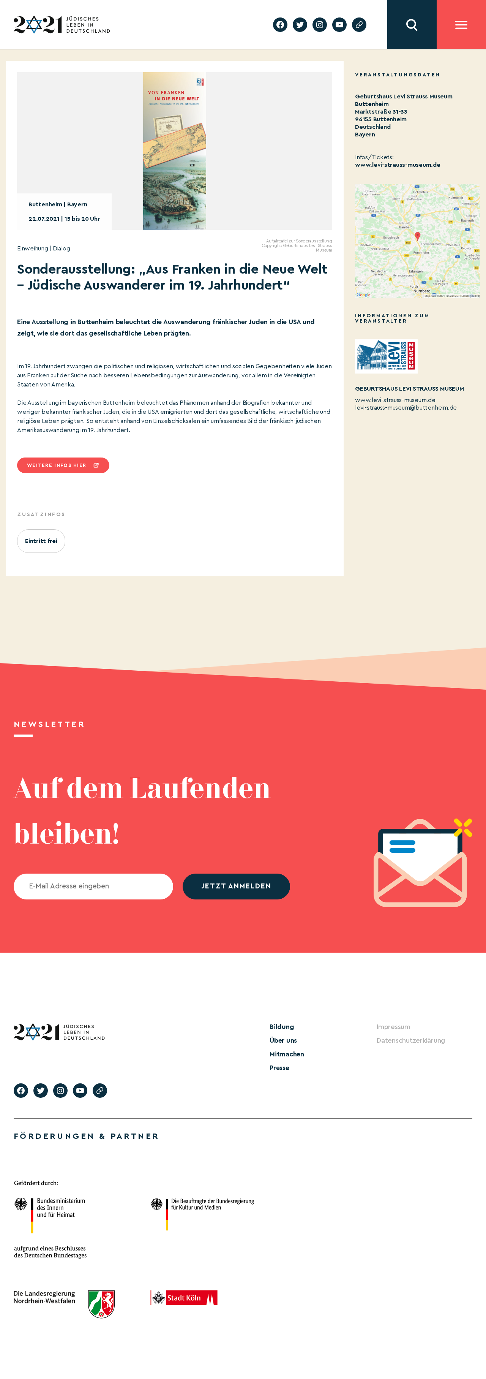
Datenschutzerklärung (411, 1040)
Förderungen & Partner (86, 1136)
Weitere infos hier (56, 465)
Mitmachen (287, 1054)
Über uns (283, 1040)
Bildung (282, 1026)
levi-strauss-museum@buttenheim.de (406, 408)
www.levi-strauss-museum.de (397, 165)
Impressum (393, 1026)
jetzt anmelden (236, 886)
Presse (279, 1067)
